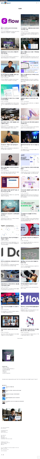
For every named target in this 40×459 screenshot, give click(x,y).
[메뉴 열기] (38, 2)
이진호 (22, 101)
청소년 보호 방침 (10, 438)
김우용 (22, 31)
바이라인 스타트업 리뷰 (6, 373)
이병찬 (2, 101)
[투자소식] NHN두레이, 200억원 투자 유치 (10, 261)
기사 (1, 120)
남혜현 (2, 77)
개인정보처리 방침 (3, 431)
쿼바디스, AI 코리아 (6, 367)
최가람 (22, 77)
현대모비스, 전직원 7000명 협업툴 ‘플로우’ (30, 306)
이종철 (2, 332)
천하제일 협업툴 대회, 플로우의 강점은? (29, 283)
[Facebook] (1, 455)
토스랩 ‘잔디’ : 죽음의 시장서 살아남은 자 (9, 144)
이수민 (6, 402)
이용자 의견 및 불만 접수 (4, 450)
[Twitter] (3, 455)
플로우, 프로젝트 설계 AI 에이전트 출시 (9, 28)
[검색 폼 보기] (36, 2)
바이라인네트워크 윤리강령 (4, 430)
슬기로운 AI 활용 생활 (6, 369)
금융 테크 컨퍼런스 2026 (4, 0)
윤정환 (6, 391)
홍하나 (22, 147)
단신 (1, 26)
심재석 (2, 146)
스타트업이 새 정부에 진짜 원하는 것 (8, 368)
